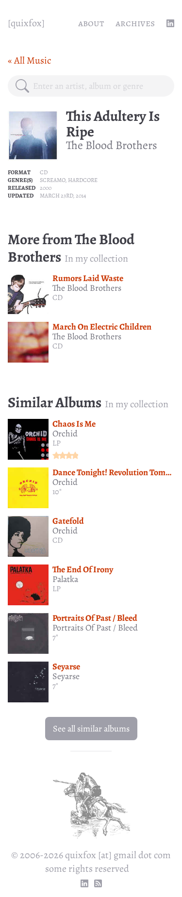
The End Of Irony (82, 569)
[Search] (22, 86)
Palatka (65, 579)
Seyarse (66, 666)
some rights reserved (87, 868)
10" (57, 491)
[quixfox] (26, 23)
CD (44, 172)
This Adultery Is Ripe (113, 123)
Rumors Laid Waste (87, 278)
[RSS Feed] (98, 883)
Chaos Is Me (74, 424)
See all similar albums (91, 728)
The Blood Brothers (111, 145)
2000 (45, 188)
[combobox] (99, 86)
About (91, 23)
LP (56, 443)
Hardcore (83, 180)
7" (55, 637)
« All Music (29, 60)
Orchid (65, 433)
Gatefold (68, 521)
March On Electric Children (101, 326)
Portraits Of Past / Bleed (94, 618)
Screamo (52, 180)
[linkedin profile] (170, 23)
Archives (135, 23)
